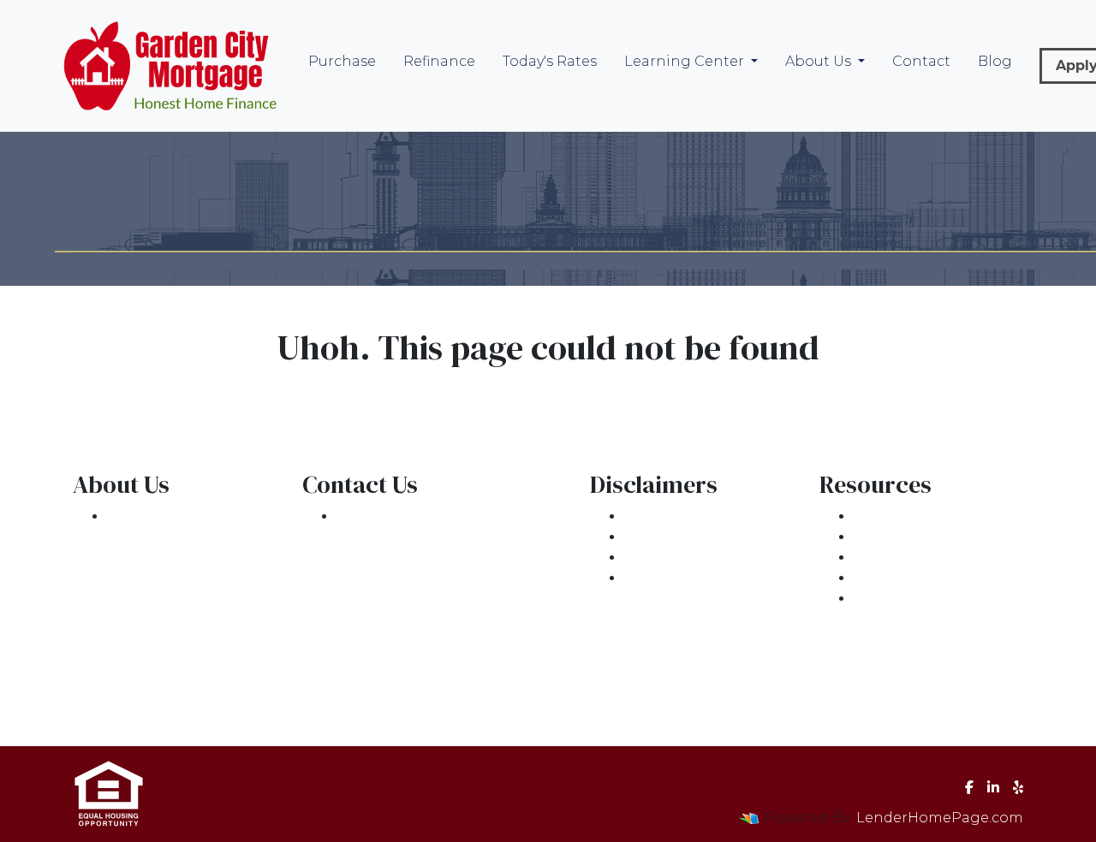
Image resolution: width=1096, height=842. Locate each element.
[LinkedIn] (993, 787)
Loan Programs (909, 516)
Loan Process (902, 537)
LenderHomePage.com (939, 817)
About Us (820, 61)
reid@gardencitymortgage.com (450, 578)
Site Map (656, 578)
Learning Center (686, 61)
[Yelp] (1018, 787)
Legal (644, 516)
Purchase (342, 61)
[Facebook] (969, 787)
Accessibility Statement (707, 557)
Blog (995, 61)
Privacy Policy (672, 537)
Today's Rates (550, 61)
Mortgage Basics (914, 557)
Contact (921, 61)
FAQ (868, 598)
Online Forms (903, 578)
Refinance (439, 61)
